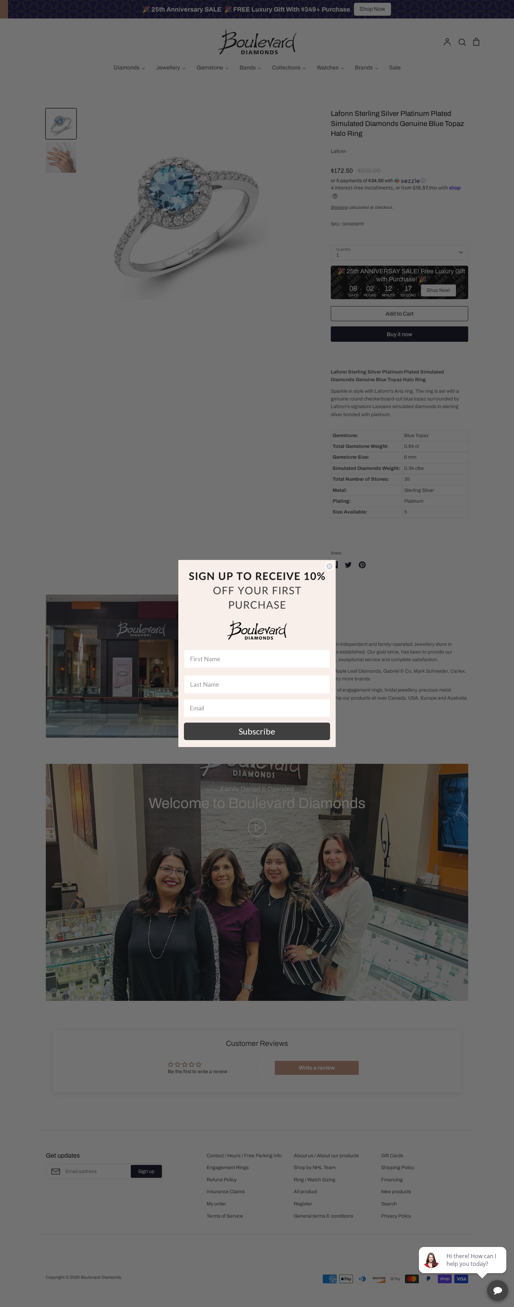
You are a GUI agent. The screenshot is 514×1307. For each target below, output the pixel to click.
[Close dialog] (329, 566)
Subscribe (257, 731)
